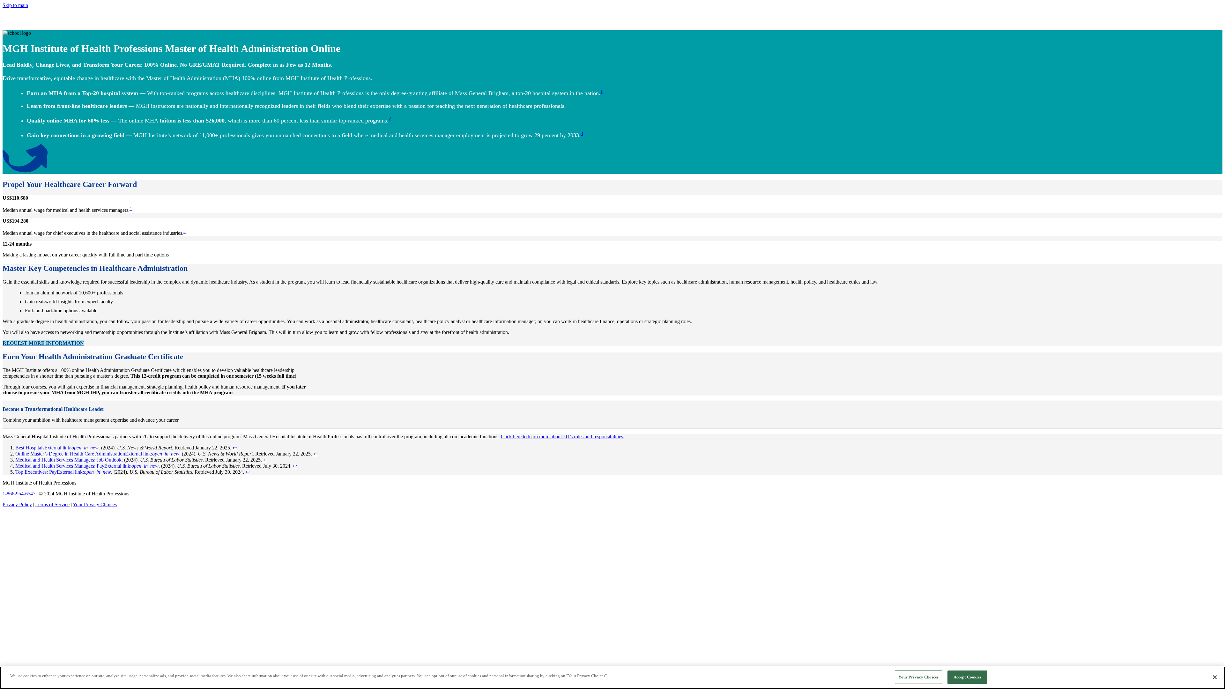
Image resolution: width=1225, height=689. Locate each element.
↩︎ (235, 447)
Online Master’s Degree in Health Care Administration (97, 453)
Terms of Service (52, 504)
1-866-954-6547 (19, 493)
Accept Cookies (968, 677)
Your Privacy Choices (95, 504)
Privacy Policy (17, 504)
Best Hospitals (57, 447)
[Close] (1215, 677)
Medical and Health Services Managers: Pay (87, 466)
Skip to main (15, 5)
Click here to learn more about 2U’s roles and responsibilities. (562, 436)
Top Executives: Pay (63, 472)
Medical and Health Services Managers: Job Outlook (68, 460)
